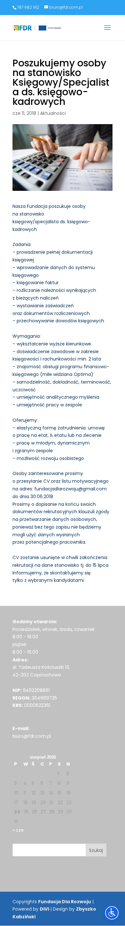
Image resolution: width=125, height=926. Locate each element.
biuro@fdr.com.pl (32, 736)
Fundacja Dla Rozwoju (64, 901)
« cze (18, 830)
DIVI (44, 909)
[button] (107, 32)
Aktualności (53, 113)
